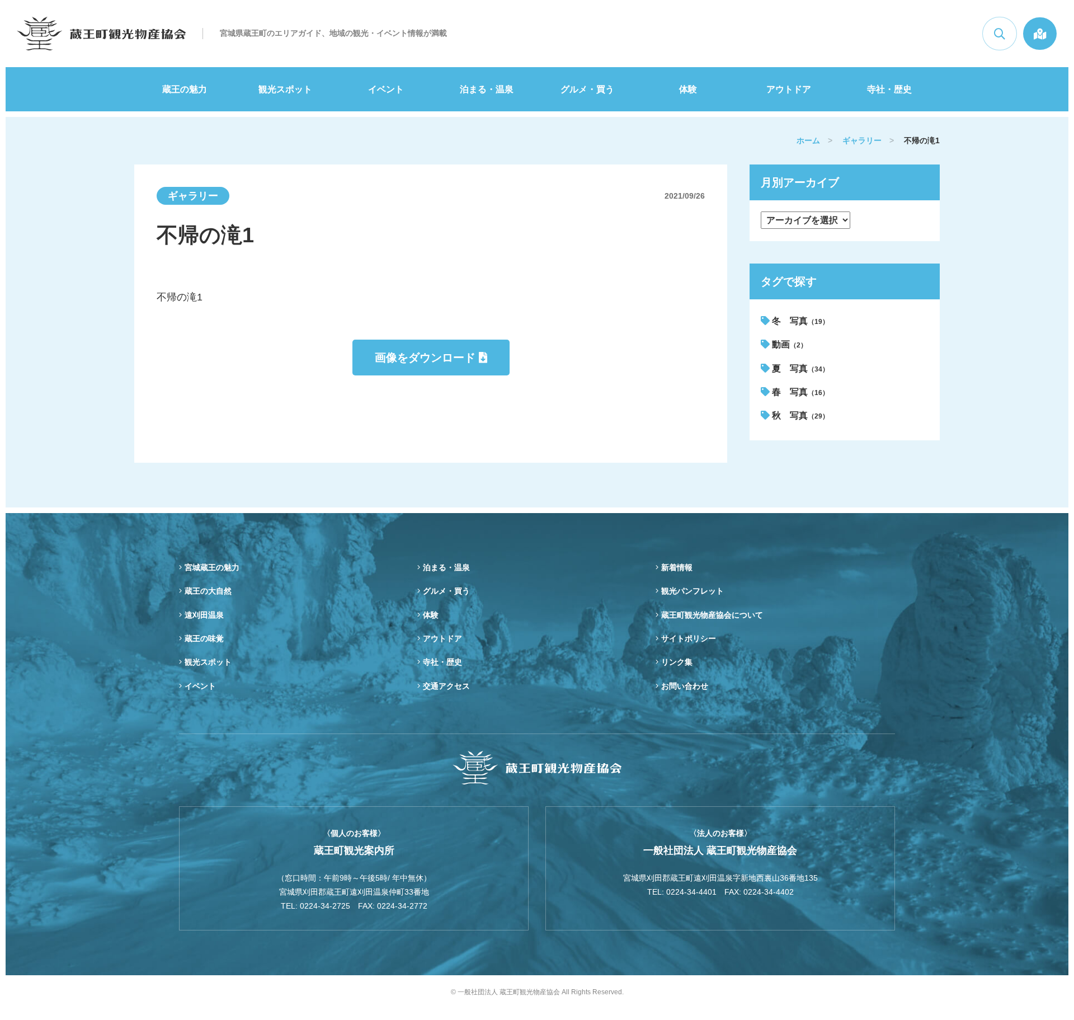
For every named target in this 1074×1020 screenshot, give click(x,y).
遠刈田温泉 (204, 614)
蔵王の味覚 (204, 638)
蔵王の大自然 (208, 590)
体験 (688, 89)
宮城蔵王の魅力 (212, 567)
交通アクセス (446, 685)
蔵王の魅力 (184, 89)
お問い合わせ (684, 685)
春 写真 (799, 392)
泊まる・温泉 (487, 89)
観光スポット (285, 89)
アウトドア (788, 89)
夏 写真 (799, 368)
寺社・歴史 (889, 89)
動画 (788, 344)
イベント (386, 89)
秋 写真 (799, 415)
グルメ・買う (587, 89)
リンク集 (677, 661)
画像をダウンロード (427, 357)
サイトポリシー (688, 638)
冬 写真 (799, 321)
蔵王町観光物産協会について (712, 614)
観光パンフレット (692, 590)
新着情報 (677, 567)
